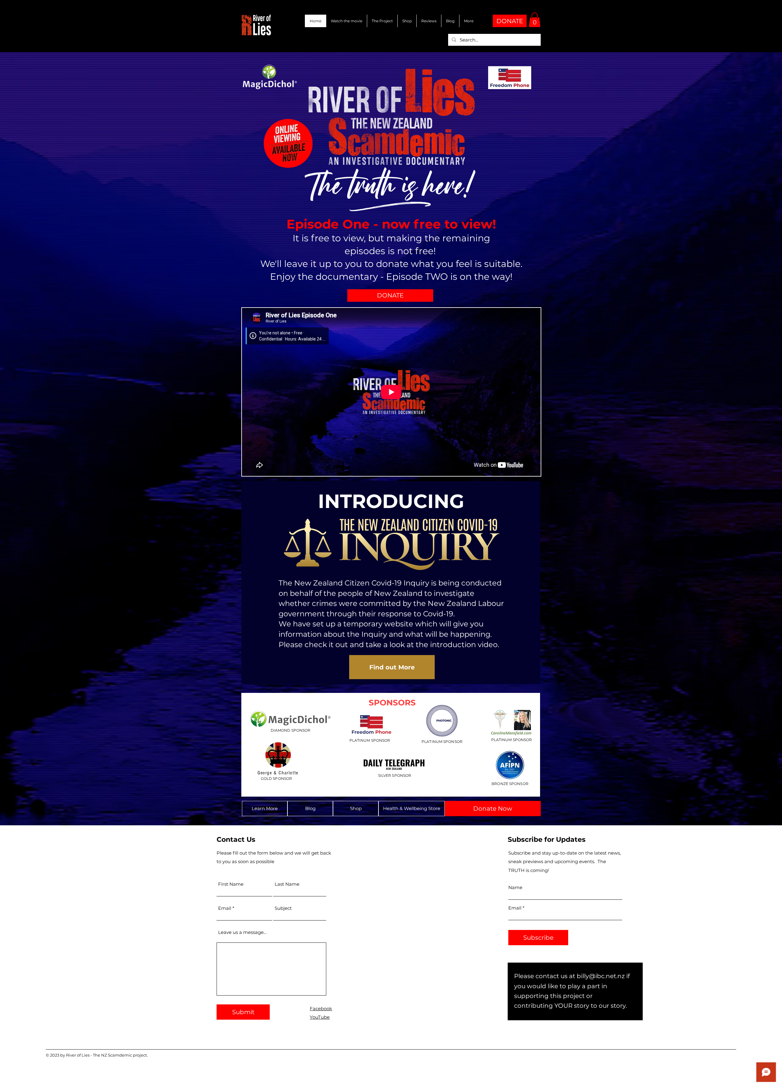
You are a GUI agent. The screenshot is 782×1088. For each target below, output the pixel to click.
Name (515, 887)
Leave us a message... (242, 932)
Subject (283, 908)
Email (224, 908)
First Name (230, 884)
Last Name (287, 884)
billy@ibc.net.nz (601, 976)
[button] (534, 20)
